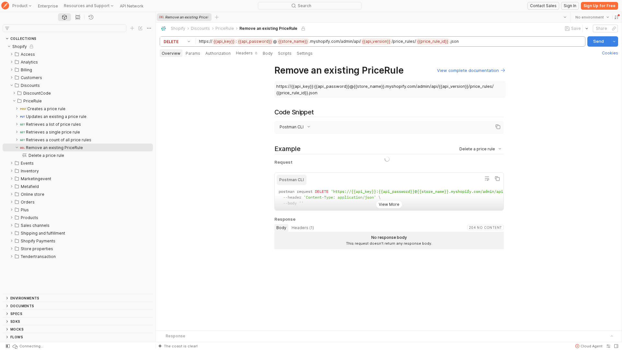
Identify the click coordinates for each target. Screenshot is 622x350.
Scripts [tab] (285, 53)
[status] (27, 346)
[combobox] (592, 17)
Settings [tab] (305, 53)
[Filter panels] (7, 28)
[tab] (64, 17)
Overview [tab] (171, 53)
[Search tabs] (565, 17)
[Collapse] (9, 46)
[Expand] (11, 54)
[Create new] (132, 28)
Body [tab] (268, 53)
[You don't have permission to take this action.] (217, 17)
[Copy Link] (613, 28)
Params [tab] (193, 53)
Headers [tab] (247, 53)
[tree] (78, 168)
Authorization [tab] (218, 53)
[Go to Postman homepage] (5, 6)
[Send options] (614, 41)
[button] (616, 17)
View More (388, 224)
